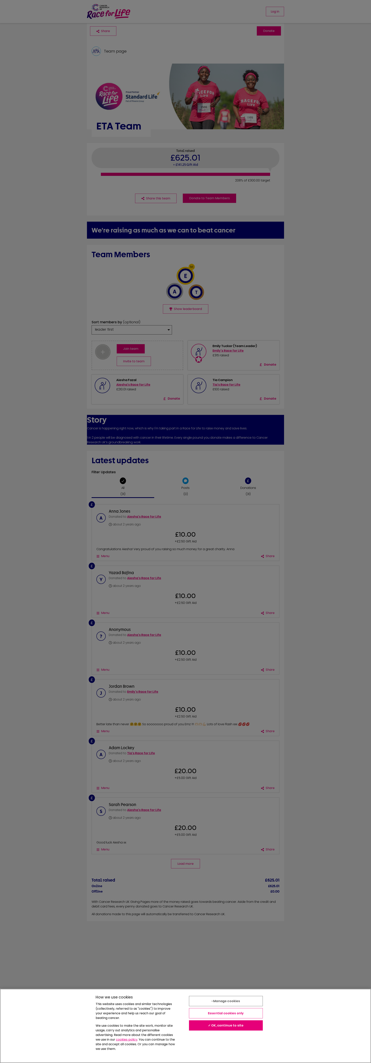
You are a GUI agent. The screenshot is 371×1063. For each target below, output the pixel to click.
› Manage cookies (226, 1001)
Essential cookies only (226, 1013)
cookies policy (126, 1039)
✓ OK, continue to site (226, 1025)
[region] (185, 1026)
